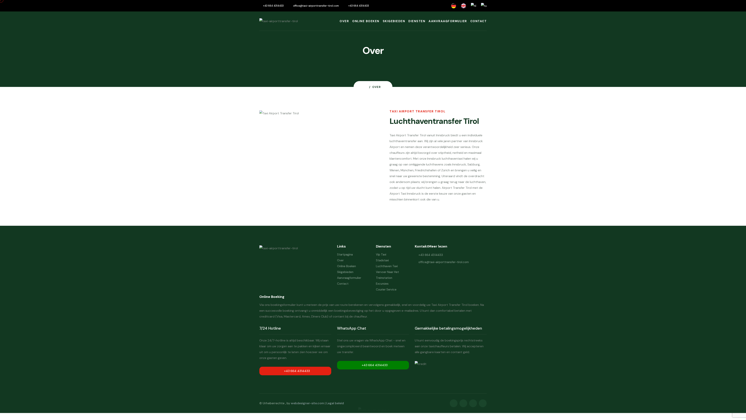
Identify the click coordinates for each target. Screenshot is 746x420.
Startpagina (345, 254)
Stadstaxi (382, 260)
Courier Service (386, 289)
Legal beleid (335, 403)
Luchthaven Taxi (387, 266)
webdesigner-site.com (307, 403)
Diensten (416, 21)
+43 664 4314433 (273, 5)
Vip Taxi (381, 254)
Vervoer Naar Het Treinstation (387, 275)
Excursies (382, 284)
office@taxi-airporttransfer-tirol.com (316, 5)
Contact (478, 21)
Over (344, 21)
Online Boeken (365, 21)
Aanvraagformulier (448, 21)
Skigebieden (394, 21)
